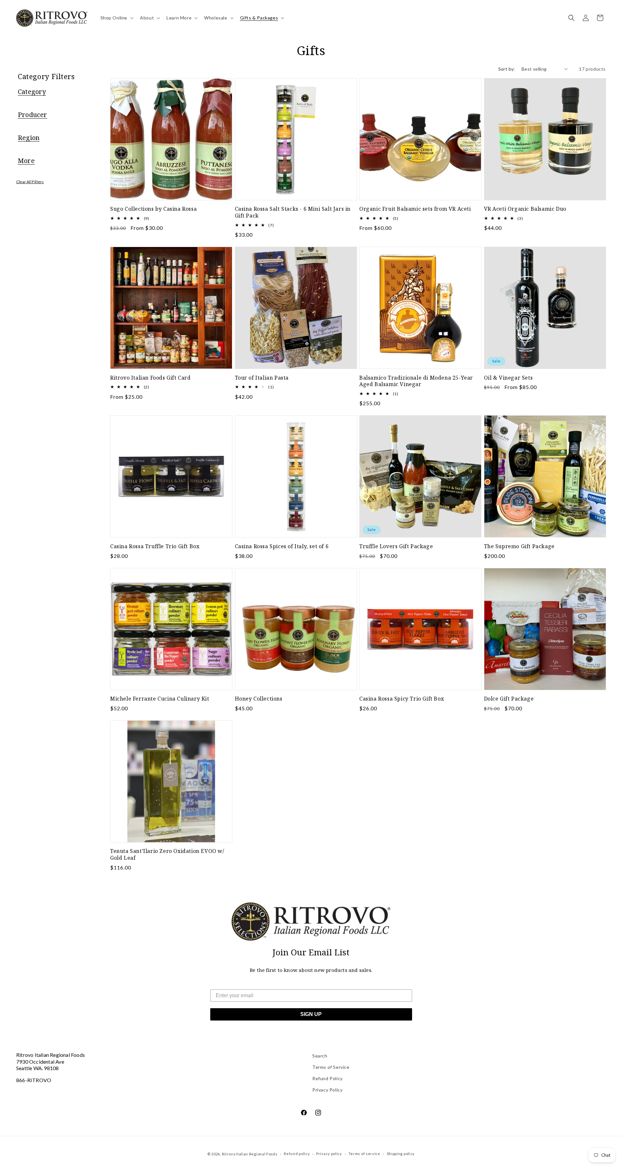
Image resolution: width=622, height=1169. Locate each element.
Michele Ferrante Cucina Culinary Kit (159, 698)
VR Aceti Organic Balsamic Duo (525, 209)
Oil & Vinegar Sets (508, 377)
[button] (116, 18)
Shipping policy (401, 1153)
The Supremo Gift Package (519, 546)
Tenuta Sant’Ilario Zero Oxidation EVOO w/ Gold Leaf (167, 854)
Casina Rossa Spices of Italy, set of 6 (282, 546)
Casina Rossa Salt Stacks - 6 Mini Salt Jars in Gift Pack (293, 212)
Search (320, 1055)
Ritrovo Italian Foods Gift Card (150, 377)
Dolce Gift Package (509, 698)
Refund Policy (327, 1078)
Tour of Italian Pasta (262, 377)
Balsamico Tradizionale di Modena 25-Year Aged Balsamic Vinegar (416, 381)
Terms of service (364, 1153)
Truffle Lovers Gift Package (396, 546)
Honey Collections (258, 698)
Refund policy (297, 1153)
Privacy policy (329, 1153)
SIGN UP (311, 1014)
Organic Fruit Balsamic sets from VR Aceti (415, 209)
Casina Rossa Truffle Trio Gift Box (154, 546)
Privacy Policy (327, 1089)
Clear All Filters (30, 181)
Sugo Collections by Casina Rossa (153, 209)
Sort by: (506, 69)
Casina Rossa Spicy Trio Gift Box (401, 698)
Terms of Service (331, 1067)
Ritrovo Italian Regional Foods (250, 1154)
